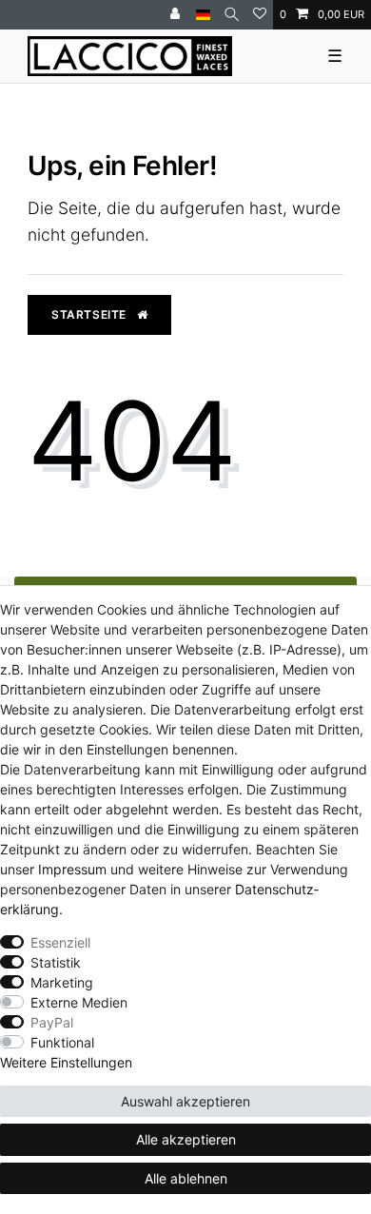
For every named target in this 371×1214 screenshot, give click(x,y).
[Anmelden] (177, 14)
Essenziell (60, 942)
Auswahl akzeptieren (185, 1101)
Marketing (61, 982)
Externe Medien (78, 1002)
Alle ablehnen (186, 1178)
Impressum (72, 869)
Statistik (55, 962)
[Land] (203, 14)
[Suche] (231, 14)
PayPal (51, 1022)
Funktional (62, 1042)
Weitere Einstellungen (66, 1062)
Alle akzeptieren (186, 1139)
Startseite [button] (90, 314)
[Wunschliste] (259, 14)
